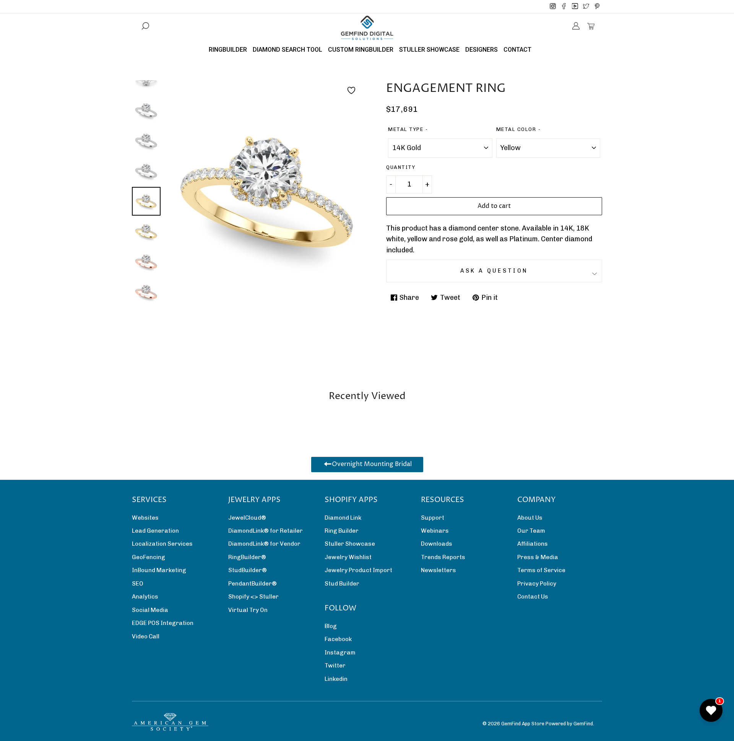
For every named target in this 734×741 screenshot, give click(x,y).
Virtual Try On (248, 610)
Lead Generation (155, 530)
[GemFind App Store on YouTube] (575, 6)
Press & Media (537, 557)
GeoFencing (148, 557)
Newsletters (438, 570)
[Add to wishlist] (351, 90)
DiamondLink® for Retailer (265, 530)
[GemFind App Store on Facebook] (564, 6)
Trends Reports (443, 557)
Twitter (335, 665)
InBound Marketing (159, 570)
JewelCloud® (247, 517)
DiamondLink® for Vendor (264, 543)
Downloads (436, 543)
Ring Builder (342, 530)
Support (432, 517)
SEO (137, 583)
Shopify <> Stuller (253, 596)
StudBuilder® (247, 570)
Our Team (531, 530)
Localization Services (162, 543)
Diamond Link (343, 517)
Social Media (150, 610)
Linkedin (336, 679)
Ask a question (494, 270)
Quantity (400, 167)
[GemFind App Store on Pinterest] (597, 6)
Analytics (145, 596)
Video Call (145, 636)
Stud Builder (342, 583)
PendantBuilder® (252, 583)
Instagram (340, 652)
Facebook (338, 639)
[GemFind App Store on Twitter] (586, 6)
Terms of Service (541, 570)
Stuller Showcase (350, 543)
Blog (331, 626)
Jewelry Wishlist (348, 557)
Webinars (435, 530)
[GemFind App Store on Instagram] (553, 6)
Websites (145, 517)
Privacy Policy (536, 583)
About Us (529, 517)
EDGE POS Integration (162, 623)
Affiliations (532, 543)
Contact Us (532, 596)
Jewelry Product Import (358, 570)
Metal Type (405, 129)
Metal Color (516, 129)
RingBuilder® (247, 557)
